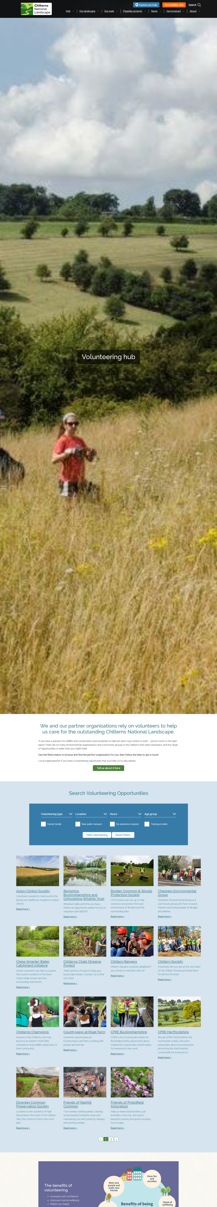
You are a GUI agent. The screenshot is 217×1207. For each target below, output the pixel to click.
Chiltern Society (170, 961)
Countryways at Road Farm (84, 1032)
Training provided (159, 824)
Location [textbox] (80, 814)
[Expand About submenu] (199, 11)
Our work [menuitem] (109, 11)
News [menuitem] (154, 11)
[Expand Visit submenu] (73, 11)
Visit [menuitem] (68, 11)
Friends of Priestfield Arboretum (127, 1104)
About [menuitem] (193, 11)
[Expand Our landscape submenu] (98, 11)
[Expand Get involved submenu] (183, 11)
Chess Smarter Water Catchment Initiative (32, 963)
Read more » (23, 909)
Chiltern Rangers (124, 961)
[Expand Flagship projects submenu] (144, 11)
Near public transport (92, 824)
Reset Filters (123, 835)
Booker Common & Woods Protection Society (131, 893)
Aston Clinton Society (33, 891)
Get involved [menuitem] (174, 11)
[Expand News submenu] (160, 11)
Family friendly (54, 824)
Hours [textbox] (113, 814)
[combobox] (57, 814)
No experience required (127, 824)
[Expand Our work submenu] (116, 11)
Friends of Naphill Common (77, 1104)
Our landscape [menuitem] (87, 11)
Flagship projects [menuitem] (132, 11)
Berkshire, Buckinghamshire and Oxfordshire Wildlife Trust (83, 895)
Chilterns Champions (32, 1032)
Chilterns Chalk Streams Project (82, 963)
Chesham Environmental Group (177, 893)
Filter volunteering (97, 835)
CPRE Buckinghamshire (129, 1032)
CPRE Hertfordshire (173, 1032)
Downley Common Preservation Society (32, 1104)
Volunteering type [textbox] (51, 814)
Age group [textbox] (151, 814)
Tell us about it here (108, 768)
